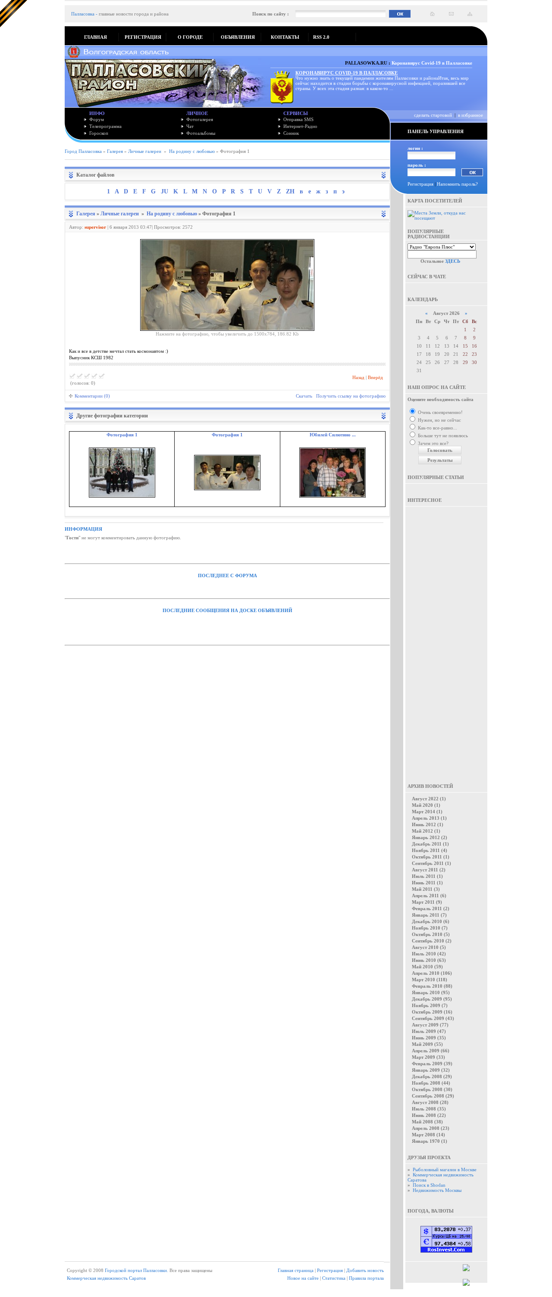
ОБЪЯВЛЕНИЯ (238, 37)
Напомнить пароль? (457, 184)
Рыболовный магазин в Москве (445, 1169)
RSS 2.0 (321, 37)
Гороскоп (98, 133)
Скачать (304, 395)
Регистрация (420, 184)
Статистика (333, 1278)
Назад (358, 377)
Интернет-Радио (300, 126)
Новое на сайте (303, 1278)
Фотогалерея (199, 119)
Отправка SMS (298, 119)
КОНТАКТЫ (285, 37)
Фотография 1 (122, 434)
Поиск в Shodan (429, 1185)
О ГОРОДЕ (190, 37)
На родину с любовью (192, 151)
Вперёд (375, 377)
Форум (96, 119)
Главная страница (296, 1270)
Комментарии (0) (92, 395)
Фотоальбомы (200, 133)
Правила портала (366, 1278)
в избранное (470, 115)
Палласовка (82, 13)
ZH (290, 191)
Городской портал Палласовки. (136, 1270)
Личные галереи (144, 151)
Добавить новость (365, 1270)
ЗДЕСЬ (452, 261)
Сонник (291, 133)
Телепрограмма (105, 126)
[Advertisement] (446, 639)
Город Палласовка (83, 151)
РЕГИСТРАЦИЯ (143, 37)
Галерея (115, 151)
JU (164, 191)
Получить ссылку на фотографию (351, 395)
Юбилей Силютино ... (333, 434)
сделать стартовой (433, 115)
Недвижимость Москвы (437, 1190)
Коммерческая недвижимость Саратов (106, 1278)
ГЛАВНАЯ (95, 37)
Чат (190, 126)
